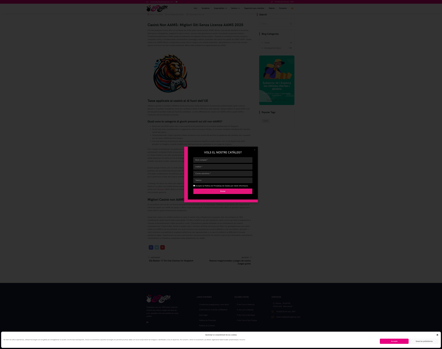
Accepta (394, 341)
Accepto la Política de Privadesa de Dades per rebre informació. (221, 186)
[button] (437, 335)
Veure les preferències (424, 341)
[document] (221, 174)
